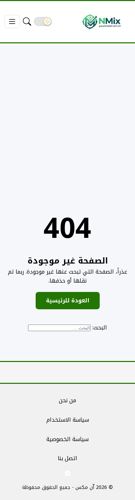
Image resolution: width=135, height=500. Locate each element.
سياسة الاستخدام (67, 419)
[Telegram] (67, 473)
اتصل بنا (67, 458)
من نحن (67, 400)
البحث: (99, 327)
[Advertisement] (67, 120)
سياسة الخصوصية (67, 439)
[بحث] (27, 21)
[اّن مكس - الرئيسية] (101, 22)
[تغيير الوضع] (43, 21)
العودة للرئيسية (67, 300)
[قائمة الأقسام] (12, 21)
